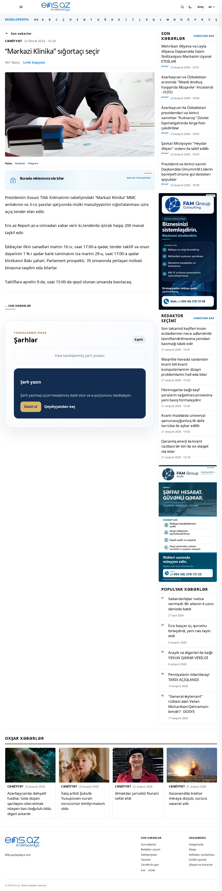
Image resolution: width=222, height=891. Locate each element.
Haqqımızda (196, 844)
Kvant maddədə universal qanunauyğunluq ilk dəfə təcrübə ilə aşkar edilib (183, 420)
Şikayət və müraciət (200, 864)
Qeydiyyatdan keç (59, 406)
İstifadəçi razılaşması (201, 855)
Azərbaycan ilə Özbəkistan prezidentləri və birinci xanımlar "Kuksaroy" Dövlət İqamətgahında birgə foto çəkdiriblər (184, 117)
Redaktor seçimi (150, 849)
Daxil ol (30, 406)
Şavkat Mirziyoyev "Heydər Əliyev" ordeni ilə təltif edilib (185, 146)
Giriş (201, 7)
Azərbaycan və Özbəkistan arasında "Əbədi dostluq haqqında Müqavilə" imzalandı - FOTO (187, 84)
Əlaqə (192, 849)
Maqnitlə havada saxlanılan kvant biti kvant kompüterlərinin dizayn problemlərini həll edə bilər (184, 367)
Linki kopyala (34, 62)
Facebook (20, 163)
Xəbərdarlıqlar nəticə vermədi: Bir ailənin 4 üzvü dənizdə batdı (191, 603)
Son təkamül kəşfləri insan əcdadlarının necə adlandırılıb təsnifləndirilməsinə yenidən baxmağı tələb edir (186, 336)
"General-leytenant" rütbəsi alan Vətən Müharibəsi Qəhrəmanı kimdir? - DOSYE (188, 704)
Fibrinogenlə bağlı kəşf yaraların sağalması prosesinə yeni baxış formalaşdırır (186, 394)
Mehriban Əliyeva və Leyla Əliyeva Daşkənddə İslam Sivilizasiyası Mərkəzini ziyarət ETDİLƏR (186, 54)
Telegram (33, 163)
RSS (143, 870)
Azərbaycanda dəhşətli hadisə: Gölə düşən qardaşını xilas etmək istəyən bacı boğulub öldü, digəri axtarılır (29, 803)
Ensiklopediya (17, 19)
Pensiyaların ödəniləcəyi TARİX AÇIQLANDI (188, 677)
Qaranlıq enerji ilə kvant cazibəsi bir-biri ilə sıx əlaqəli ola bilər (184, 446)
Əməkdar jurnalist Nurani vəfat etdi (137, 796)
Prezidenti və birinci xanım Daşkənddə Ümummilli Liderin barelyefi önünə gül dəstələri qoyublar (187, 171)
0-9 (36, 19)
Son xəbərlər (148, 844)
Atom (151, 870)
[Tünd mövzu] (190, 7)
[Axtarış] (182, 7)
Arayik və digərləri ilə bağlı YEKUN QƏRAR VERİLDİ (190, 655)
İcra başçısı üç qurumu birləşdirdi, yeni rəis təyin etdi (189, 630)
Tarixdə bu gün (150, 864)
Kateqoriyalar (149, 855)
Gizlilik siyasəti (197, 859)
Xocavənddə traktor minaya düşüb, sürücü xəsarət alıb (188, 798)
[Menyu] (21, 7)
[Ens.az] (56, 7)
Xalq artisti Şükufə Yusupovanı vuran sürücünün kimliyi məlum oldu (83, 801)
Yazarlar (146, 859)
